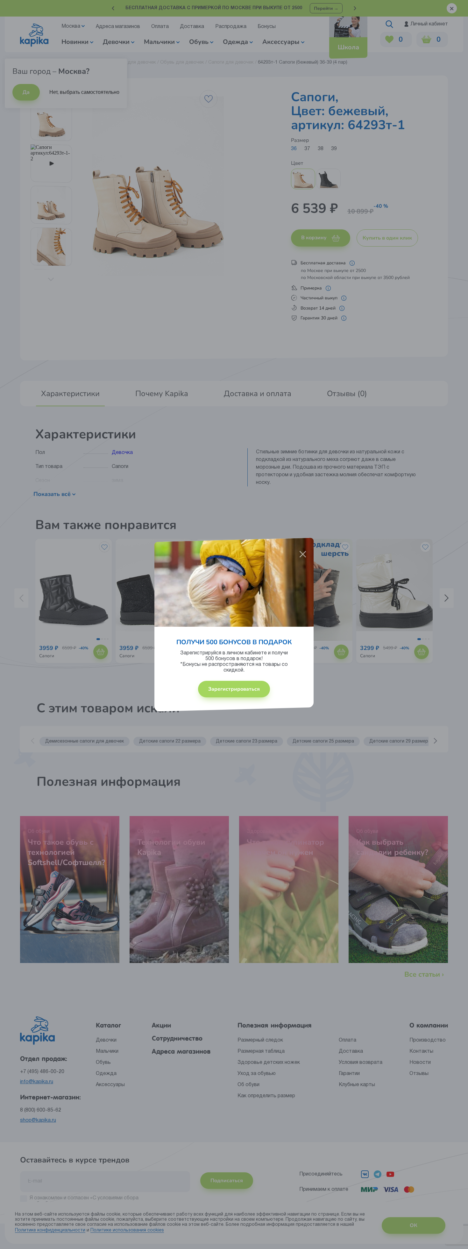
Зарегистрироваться (234, 689)
